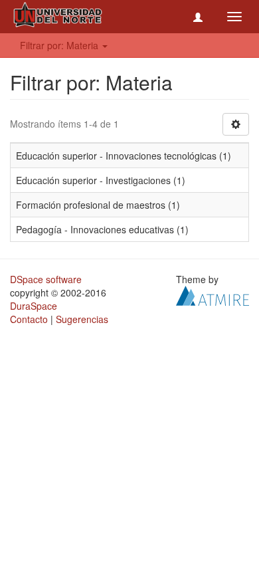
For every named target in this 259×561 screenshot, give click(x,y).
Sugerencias (82, 319)
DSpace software (46, 279)
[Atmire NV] (212, 294)
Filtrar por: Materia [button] (60, 45)
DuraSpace (33, 305)
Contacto (29, 319)
